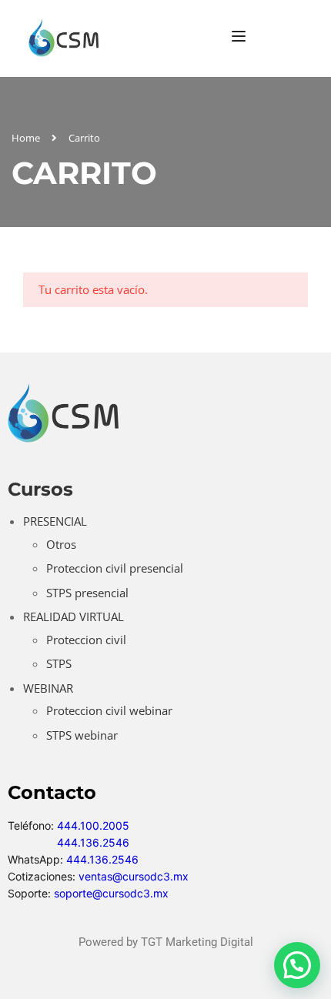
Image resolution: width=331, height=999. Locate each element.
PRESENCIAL (55, 521)
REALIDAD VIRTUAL (73, 616)
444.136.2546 (93, 842)
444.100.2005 (93, 825)
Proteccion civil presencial (114, 568)
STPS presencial (87, 592)
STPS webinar (82, 735)
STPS (59, 663)
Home (26, 138)
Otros (61, 544)
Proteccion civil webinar (109, 710)
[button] (297, 965)
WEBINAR (48, 688)
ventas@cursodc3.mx (134, 876)
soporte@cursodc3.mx (111, 893)
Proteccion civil (86, 639)
